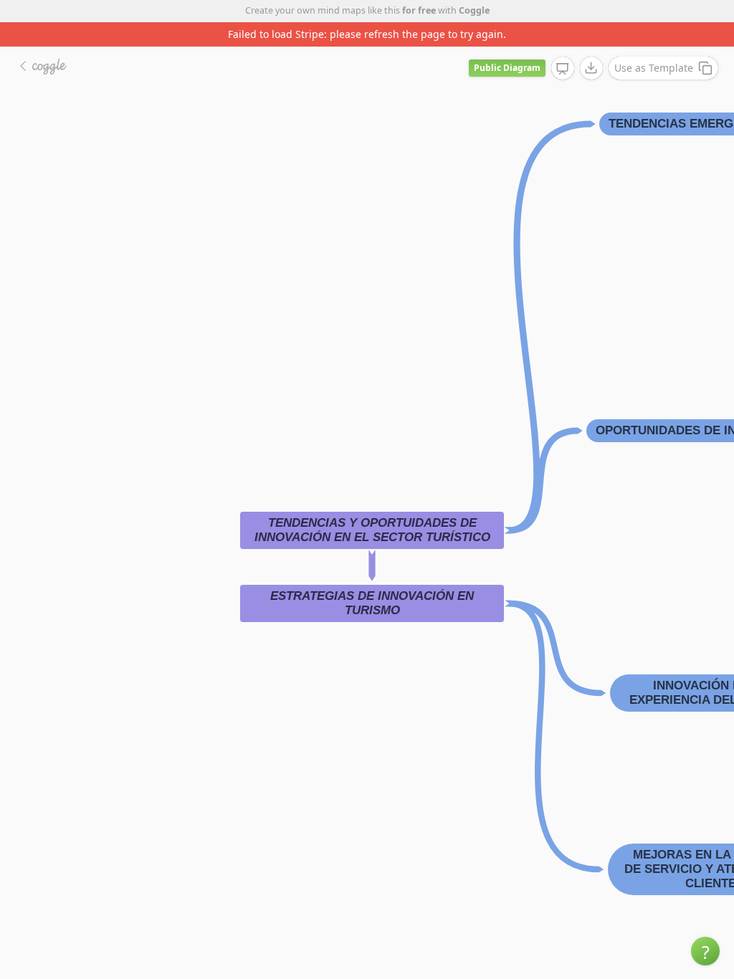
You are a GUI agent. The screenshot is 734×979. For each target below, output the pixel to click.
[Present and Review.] (562, 68)
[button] (705, 951)
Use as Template (653, 68)
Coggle (474, 10)
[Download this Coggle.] (591, 68)
